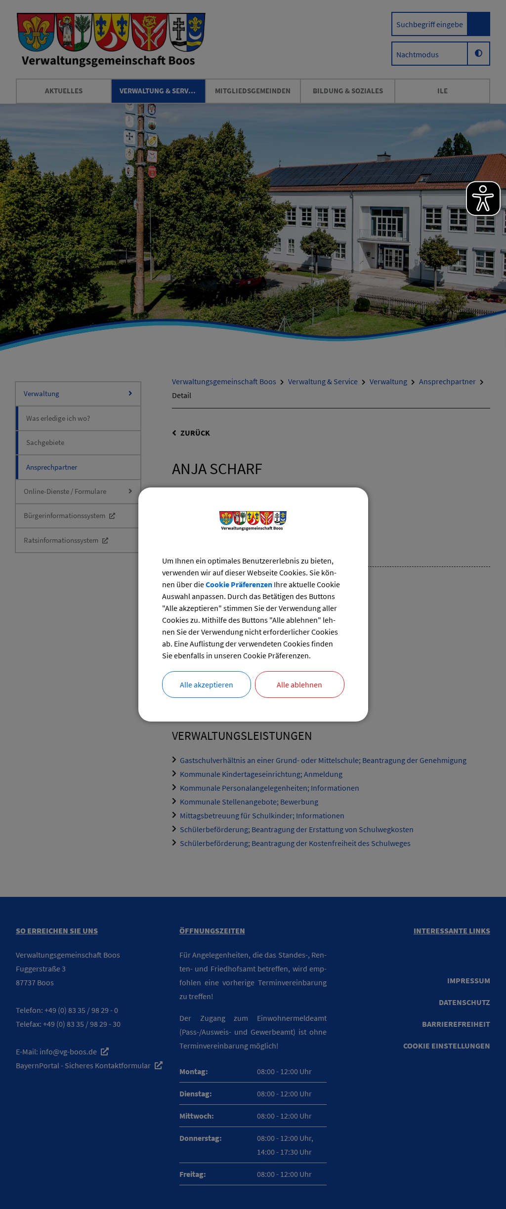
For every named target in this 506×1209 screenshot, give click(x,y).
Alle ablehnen (299, 684)
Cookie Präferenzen (239, 584)
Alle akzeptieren (206, 684)
